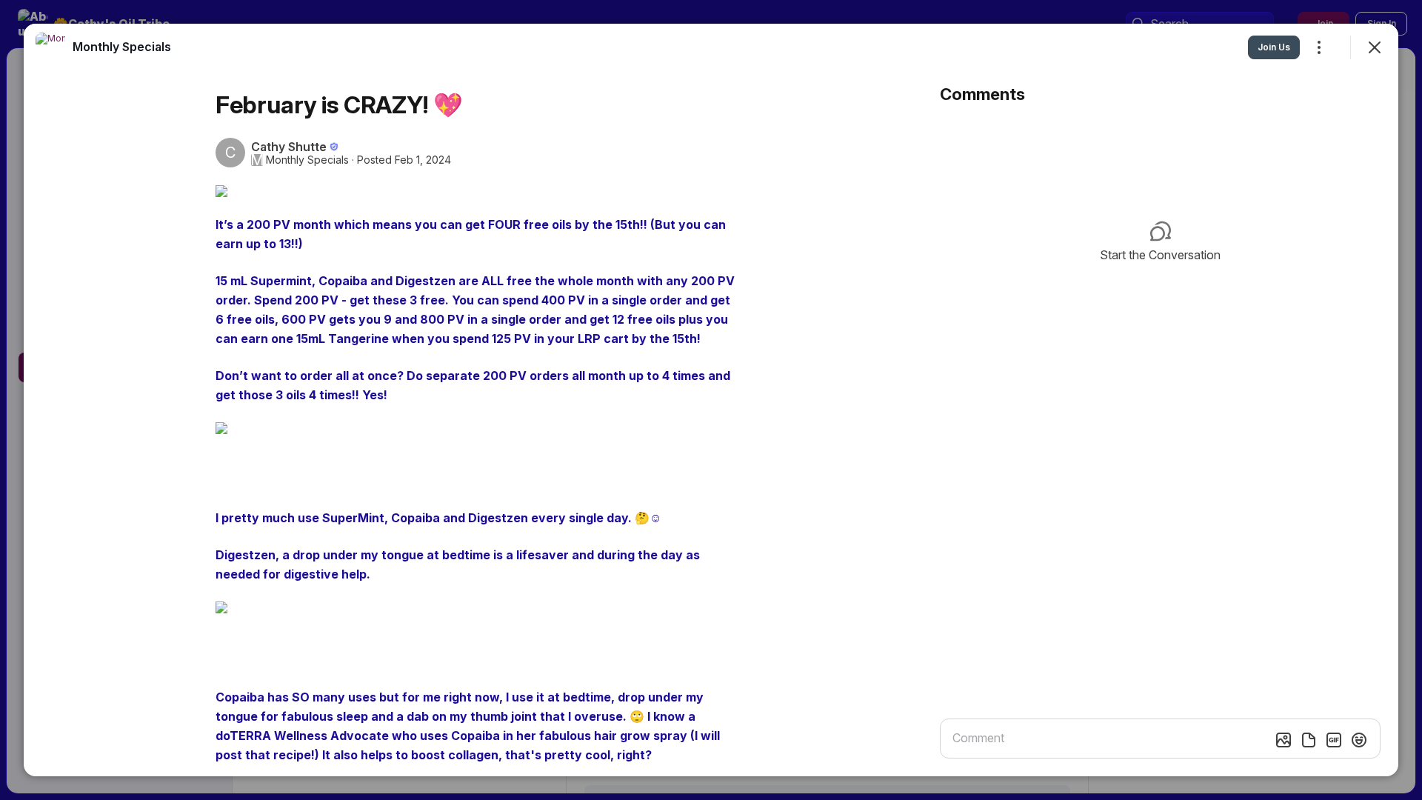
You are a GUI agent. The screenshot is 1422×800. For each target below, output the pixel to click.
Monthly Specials (307, 160)
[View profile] (50, 47)
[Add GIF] (1334, 740)
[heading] (122, 47)
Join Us (1274, 47)
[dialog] (711, 400)
